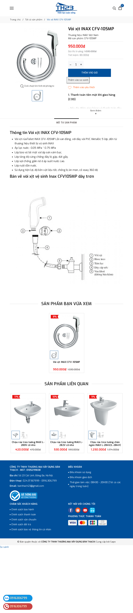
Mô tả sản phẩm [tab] (66, 122)
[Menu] (12, 8)
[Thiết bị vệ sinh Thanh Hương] (66, 8)
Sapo (113, 541)
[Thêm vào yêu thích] (81, 87)
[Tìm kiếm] (114, 8)
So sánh (4, 547)
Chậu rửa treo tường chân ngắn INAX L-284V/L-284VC (105, 444)
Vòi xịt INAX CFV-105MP (66, 362)
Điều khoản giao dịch (81, 477)
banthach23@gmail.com (31, 486)
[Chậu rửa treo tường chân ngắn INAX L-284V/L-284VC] (105, 411)
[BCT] (23, 495)
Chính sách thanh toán (23, 514)
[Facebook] (70, 510)
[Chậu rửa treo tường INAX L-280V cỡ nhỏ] (28, 411)
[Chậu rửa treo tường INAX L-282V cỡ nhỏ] (66, 411)
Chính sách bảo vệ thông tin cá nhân (31, 529)
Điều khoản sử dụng (80, 472)
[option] (37, 55)
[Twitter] (77, 510)
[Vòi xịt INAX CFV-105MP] (66, 331)
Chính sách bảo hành (22, 509)
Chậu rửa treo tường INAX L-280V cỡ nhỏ (28, 444)
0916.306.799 (49, 480)
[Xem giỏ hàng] (120, 8)
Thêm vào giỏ (89, 72)
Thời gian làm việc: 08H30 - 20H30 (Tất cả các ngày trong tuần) (95, 484)
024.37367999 (31, 480)
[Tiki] (92, 510)
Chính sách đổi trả (21, 524)
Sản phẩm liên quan (66, 384)
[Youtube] (85, 510)
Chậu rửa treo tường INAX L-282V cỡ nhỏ (66, 444)
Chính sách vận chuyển (23, 519)
